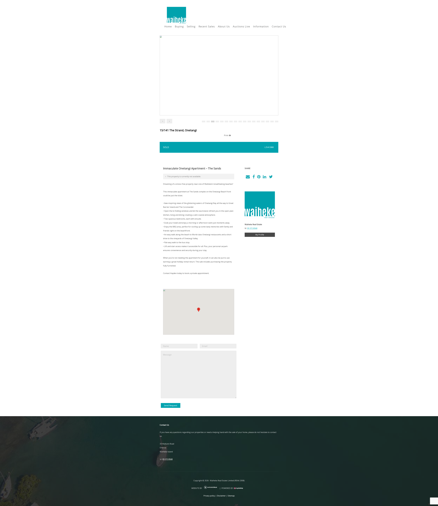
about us (224, 26)
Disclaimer (221, 495)
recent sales (207, 26)
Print (226, 135)
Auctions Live (241, 26)
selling (191, 26)
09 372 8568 (252, 228)
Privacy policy (209, 495)
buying (179, 26)
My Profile (259, 234)
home (168, 26)
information (261, 26)
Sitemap (231, 495)
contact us (279, 26)
